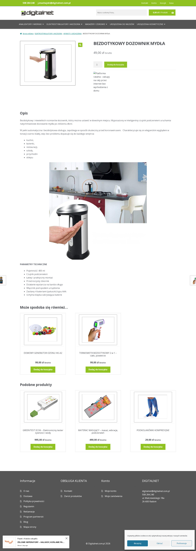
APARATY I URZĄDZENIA (72, 33)
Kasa (171, 3)
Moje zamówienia (113, 496)
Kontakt (144, 3)
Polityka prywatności (33, 501)
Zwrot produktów (73, 496)
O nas (26, 491)
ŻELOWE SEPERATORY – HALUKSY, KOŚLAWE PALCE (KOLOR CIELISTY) (41, 542)
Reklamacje (29, 511)
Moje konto (110, 491)
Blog (25, 521)
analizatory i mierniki (30, 24)
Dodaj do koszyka (115, 64)
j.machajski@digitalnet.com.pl (54, 2)
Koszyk (163, 3)
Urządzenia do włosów (122, 24)
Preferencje (182, 543)
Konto (154, 3)
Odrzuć (160, 543)
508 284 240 (29, 2)
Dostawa (27, 496)
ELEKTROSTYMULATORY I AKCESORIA (48, 33)
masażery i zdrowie (95, 24)
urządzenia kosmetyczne (150, 24)
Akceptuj (137, 543)
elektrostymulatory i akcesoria (63, 24)
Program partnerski (33, 516)
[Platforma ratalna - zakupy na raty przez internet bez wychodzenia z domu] (134, 82)
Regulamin (28, 506)
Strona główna (28, 33)
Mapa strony (29, 526)
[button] (80, 45)
